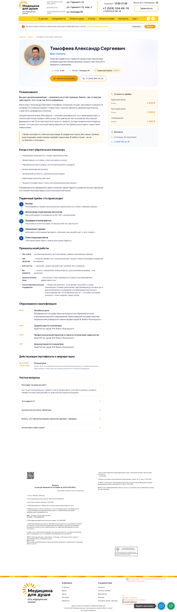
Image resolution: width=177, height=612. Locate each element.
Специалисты (59, 18)
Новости (101, 587)
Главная (22, 37)
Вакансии (65, 601)
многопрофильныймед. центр (54, 2)
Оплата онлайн (106, 18)
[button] (146, 8)
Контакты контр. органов (107, 601)
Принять (150, 26)
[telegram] (153, 18)
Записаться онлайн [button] (65, 78)
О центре (43, 18)
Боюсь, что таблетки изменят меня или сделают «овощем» (49, 419)
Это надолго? (28, 401)
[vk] (148, 18)
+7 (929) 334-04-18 (116, 8)
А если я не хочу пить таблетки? (37, 410)
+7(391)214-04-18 (112, 11)
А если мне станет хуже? (33, 427)
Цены (64, 594)
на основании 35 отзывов (132, 604)
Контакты (123, 18)
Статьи (91, 18)
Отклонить (137, 26)
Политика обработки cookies (97, 26)
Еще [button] (134, 18)
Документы (102, 594)
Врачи (30, 37)
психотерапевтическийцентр (56, 12)
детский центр (52, 7)
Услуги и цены (77, 18)
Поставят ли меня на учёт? (34, 385)
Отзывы (101, 597)
